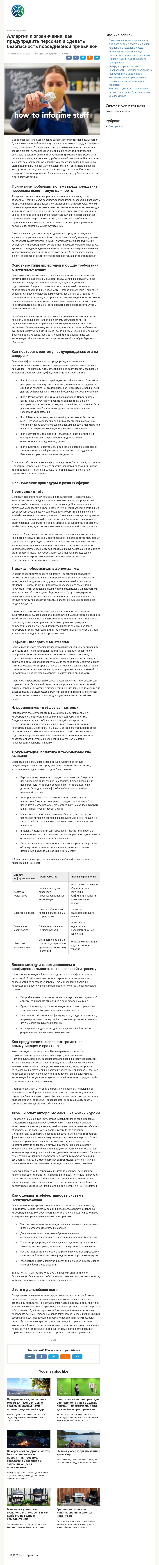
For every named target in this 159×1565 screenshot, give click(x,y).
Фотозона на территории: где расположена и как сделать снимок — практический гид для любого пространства (78, 1404)
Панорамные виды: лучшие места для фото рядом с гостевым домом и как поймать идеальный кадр (26, 1404)
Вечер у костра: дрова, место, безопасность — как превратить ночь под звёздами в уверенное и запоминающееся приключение (28, 1459)
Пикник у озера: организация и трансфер (78, 1452)
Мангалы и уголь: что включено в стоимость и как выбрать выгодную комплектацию (27, 1514)
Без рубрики (51, 53)
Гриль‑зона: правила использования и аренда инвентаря (74, 1512)
